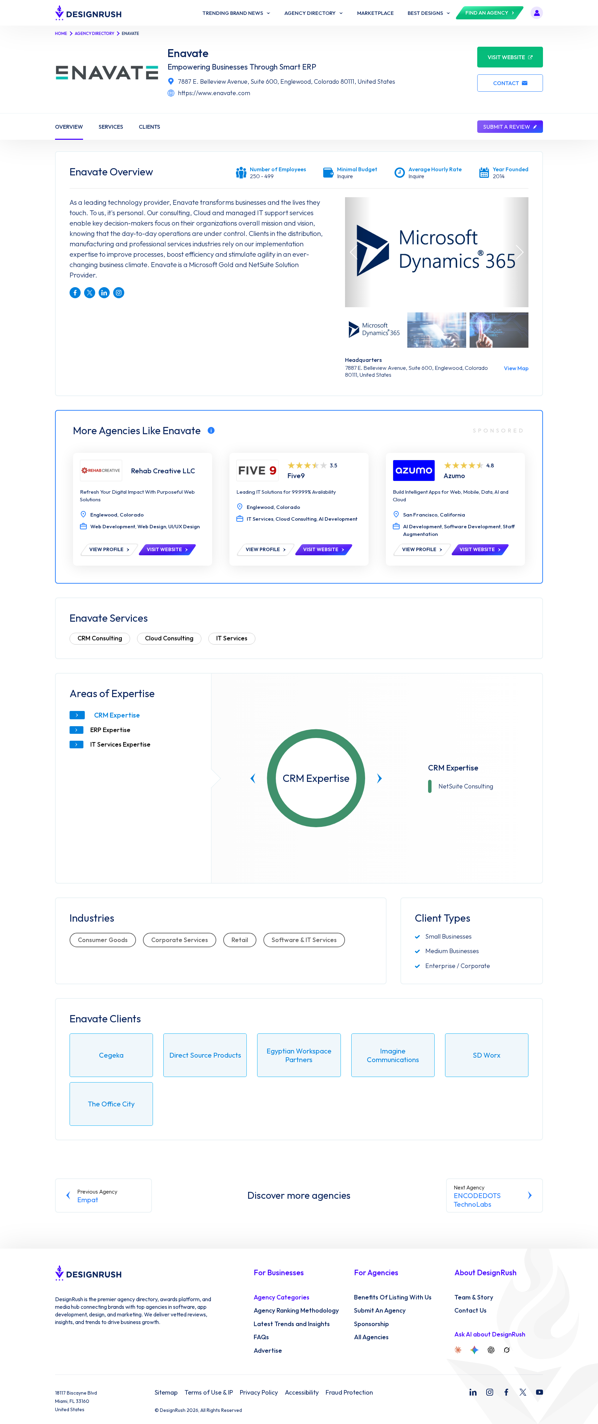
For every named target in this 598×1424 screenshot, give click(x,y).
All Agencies (371, 1337)
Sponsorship (371, 1324)
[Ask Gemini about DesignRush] (474, 1349)
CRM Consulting (100, 638)
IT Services (231, 638)
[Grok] (506, 1350)
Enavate (187, 53)
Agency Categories (281, 1297)
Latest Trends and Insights (292, 1324)
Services (111, 126)
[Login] (537, 13)
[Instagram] (489, 1392)
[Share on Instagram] (118, 292)
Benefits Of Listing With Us (393, 1297)
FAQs (261, 1337)
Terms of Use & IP (208, 1392)
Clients (149, 126)
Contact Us (470, 1310)
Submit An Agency (380, 1310)
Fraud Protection (349, 1392)
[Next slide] (379, 778)
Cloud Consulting (169, 638)
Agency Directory (94, 33)
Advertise (268, 1350)
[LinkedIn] (473, 1392)
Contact (506, 83)
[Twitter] (522, 1392)
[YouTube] (539, 1392)
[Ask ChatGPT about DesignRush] (491, 1350)
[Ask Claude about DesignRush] (457, 1350)
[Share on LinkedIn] (104, 292)
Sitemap (166, 1392)
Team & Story (473, 1297)
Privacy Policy (259, 1392)
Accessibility (302, 1392)
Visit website (506, 57)
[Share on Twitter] (89, 292)
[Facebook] (506, 1392)
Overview (69, 126)
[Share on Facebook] (75, 292)
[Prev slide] (253, 778)
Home (61, 33)
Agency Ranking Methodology (296, 1310)
